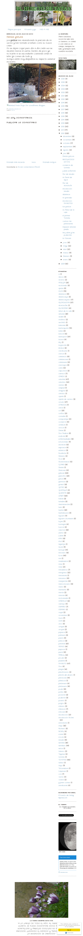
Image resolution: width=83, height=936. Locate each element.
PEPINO (61, 646)
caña (61, 368)
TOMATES (62, 760)
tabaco (61, 751)
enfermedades (64, 439)
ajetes (61, 288)
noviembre (67, 140)
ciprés (61, 396)
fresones (62, 470)
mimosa (62, 595)
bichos (61, 339)
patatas (62, 644)
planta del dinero (66, 675)
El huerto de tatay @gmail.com (66, 796)
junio (65, 242)
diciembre (67, 136)
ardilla (61, 317)
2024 (63, 85)
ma (60, 558)
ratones (62, 712)
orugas (61, 629)
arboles (62, 314)
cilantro (62, 393)
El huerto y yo (30, 29)
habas (61, 499)
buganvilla (62, 345)
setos (61, 748)
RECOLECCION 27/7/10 (68, 160)
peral (61, 652)
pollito (61, 692)
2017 (63, 109)
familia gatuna (68, 156)
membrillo (62, 590)
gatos (13, 110)
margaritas (63, 581)
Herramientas (64, 504)
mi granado (67, 198)
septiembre (68, 146)
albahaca (66, 194)
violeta (61, 780)
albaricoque (63, 297)
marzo (66, 253)
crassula (62, 425)
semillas (62, 743)
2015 (63, 116)
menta (61, 592)
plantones (63, 678)
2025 (63, 82)
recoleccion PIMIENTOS (67, 202)
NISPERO (62, 607)
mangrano (63, 572)
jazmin (61, 533)
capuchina (63, 371)
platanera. (63, 686)
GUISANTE (62, 493)
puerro (61, 700)
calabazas (63, 362)
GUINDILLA (63, 490)
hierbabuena (64, 513)
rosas (61, 734)
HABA (61, 496)
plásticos (62, 681)
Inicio (34, 162)
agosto (66, 150)
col (60, 410)
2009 (63, 264)
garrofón (62, 476)
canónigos (63, 365)
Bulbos (61, 348)
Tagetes (62, 754)
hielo (60, 507)
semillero (62, 745)
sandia (61, 740)
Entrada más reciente (16, 162)
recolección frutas (66, 717)
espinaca (62, 447)
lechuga (62, 550)
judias (61, 536)
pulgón (61, 703)
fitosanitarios (64, 462)
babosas (62, 325)
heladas (62, 501)
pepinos (62, 649)
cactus (61, 354)
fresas (61, 467)
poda (61, 689)
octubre (66, 143)
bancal (61, 334)
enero (65, 259)
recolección (63, 715)
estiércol (62, 450)
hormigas (62, 524)
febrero (66, 256)
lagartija (62, 544)
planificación (64, 672)
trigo (60, 765)
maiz (60, 564)
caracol (62, 373)
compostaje (63, 419)
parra (61, 638)
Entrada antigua (49, 162)
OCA (60, 621)
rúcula (61, 737)
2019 (63, 103)
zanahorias (63, 785)
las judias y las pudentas (68, 233)
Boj (60, 342)
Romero (62, 728)
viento (61, 777)
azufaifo (62, 322)
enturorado (63, 442)
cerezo (61, 385)
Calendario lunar (64, 872)
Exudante (62, 453)
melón (61, 587)
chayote (62, 391)
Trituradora (63, 768)
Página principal (14, 29)
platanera (63, 683)
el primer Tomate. (66, 216)
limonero (62, 553)
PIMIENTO (62, 663)
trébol (61, 763)
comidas (62, 416)
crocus (61, 427)
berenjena (63, 337)
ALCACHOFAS (64, 302)
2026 (63, 79)
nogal (61, 612)
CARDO (62, 376)
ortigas (61, 626)
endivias (62, 436)
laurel (61, 547)
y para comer (64, 782)
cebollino (62, 382)
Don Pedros (63, 433)
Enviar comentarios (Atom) (29, 167)
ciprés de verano (66, 399)
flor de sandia (68, 174)
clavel (61, 408)
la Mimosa (67, 238)
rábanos (62, 709)
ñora (60, 618)
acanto (61, 280)
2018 (63, 106)
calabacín (62, 356)
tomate (62, 757)
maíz (60, 567)
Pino (60, 666)
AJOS (61, 291)
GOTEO (61, 487)
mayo (65, 246)
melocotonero (64, 584)
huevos (61, 527)
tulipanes (62, 771)
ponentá (62, 695)
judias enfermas (69, 171)
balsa (61, 331)
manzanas (63, 575)
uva (60, 774)
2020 (63, 99)
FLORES (61, 464)
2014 (63, 120)
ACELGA (62, 283)
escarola (62, 445)
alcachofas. (63, 305)
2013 (63, 123)
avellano (62, 319)
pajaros (62, 632)
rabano (62, 706)
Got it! (69, 930)
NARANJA (63, 601)
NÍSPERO (62, 609)
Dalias (61, 430)
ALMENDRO (63, 308)
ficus (60, 459)
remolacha (63, 723)
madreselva (63, 561)
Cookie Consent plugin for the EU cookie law (69, 933)
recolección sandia (67, 190)
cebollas (62, 379)
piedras (62, 661)
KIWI (60, 541)
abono (61, 277)
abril (65, 249)
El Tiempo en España (67, 807)
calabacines (63, 359)
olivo (60, 624)
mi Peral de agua (67, 178)
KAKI (60, 538)
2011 (63, 130)
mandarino (63, 570)
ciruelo (61, 402)
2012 (63, 126)
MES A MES (44, 29)
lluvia (60, 555)
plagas (61, 669)
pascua (62, 641)
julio (65, 153)
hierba (61, 510)
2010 (63, 133)
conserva (62, 422)
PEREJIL (62, 655)
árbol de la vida (65, 311)
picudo (61, 658)
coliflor (61, 413)
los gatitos (67, 206)
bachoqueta (63, 328)
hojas (61, 521)
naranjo (62, 604)
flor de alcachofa (67, 184)
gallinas (61, 473)
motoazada (63, 598)
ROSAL (61, 731)
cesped (62, 388)
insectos (62, 530)
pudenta (62, 698)
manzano (62, 578)
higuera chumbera (66, 518)
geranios (62, 482)
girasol (61, 484)
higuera (61, 516)
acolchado (63, 285)
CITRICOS (62, 405)
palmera (62, 635)
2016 (63, 113)
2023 (63, 89)
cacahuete (63, 351)
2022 (63, 92)
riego (61, 726)
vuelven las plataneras (68, 222)
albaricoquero (64, 300)
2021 (63, 96)
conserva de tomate (68, 166)
